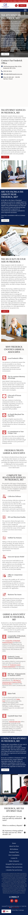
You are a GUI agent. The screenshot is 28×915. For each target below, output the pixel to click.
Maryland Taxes (14, 852)
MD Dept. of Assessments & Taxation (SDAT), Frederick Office (12, 682)
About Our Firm (14, 846)
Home (14, 843)
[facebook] (12, 901)
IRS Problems (14, 849)
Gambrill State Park (14, 721)
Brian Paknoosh (15, 907)
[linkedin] (16, 901)
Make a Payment (14, 861)
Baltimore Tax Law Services (14, 867)
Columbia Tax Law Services (14, 870)
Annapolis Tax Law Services (14, 864)
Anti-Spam (21, 910)
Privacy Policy (15, 910)
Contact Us (14, 858)
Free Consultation (14, 855)
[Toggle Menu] (25, 10)
